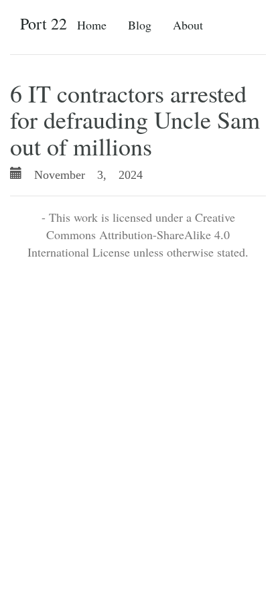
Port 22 (43, 23)
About (188, 25)
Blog (139, 25)
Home (92, 25)
